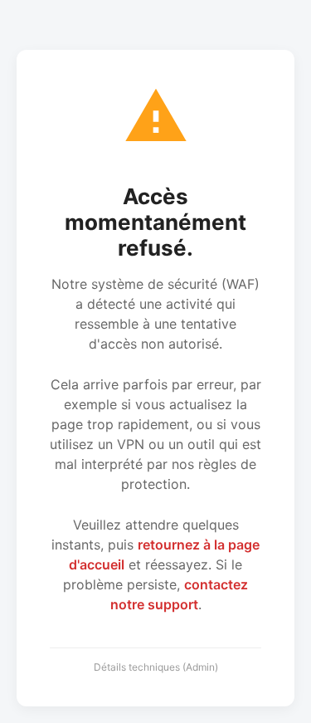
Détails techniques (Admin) (156, 667)
